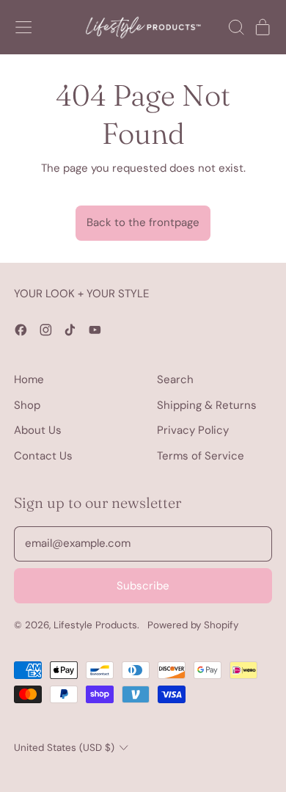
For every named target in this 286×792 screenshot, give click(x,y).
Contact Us (43, 455)
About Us (38, 430)
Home (29, 379)
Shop (27, 405)
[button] (235, 27)
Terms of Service (200, 455)
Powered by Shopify (192, 625)
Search (175, 379)
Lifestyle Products (95, 625)
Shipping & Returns (207, 405)
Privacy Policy (193, 430)
